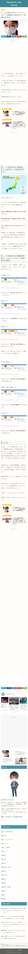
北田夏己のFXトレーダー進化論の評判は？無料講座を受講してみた (14, 937)
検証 (4, 879)
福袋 (4, 883)
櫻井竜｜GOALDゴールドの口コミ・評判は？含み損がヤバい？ (14, 931)
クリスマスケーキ (8, 839)
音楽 (4, 898)
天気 (3, 9)
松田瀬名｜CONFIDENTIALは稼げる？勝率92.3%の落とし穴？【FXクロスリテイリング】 (14, 910)
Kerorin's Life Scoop (14, 3)
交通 (4, 855)
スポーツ (5, 843)
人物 (4, 859)
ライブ (5, 851)
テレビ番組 (6, 847)
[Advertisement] (14, 56)
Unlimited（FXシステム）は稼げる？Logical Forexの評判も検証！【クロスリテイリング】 (14, 924)
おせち (5, 835)
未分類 (5, 875)
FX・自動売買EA (8, 831)
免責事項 (19, 950)
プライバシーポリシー (11, 950)
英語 (4, 891)
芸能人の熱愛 (7, 887)
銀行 (4, 894)
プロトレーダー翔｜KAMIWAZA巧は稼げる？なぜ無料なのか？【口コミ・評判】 (14, 917)
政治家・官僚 (7, 867)
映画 (4, 871)
